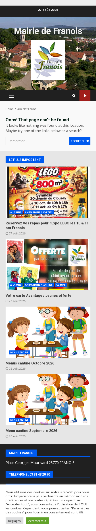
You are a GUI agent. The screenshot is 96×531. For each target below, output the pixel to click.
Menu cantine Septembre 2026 (48, 399)
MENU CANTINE (19, 352)
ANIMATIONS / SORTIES (38, 212)
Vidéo (84, 95)
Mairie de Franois (48, 31)
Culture (61, 284)
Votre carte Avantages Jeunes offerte (48, 264)
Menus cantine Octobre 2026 (48, 332)
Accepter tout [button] (37, 521)
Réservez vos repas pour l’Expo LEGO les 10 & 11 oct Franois (48, 192)
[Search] (73, 96)
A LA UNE (15, 212)
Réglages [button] (14, 521)
